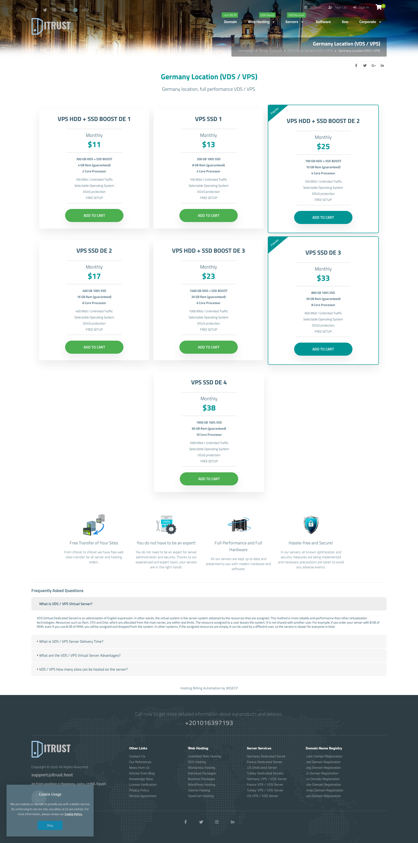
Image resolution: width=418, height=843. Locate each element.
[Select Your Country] (75, 9)
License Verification (143, 784)
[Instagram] (54, 10)
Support (315, 7)
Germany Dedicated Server (266, 756)
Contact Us (137, 756)
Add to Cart (94, 215)
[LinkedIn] (63, 10)
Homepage (246, 50)
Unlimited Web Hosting (204, 756)
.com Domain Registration (324, 756)
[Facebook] (35, 10)
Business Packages (201, 779)
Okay (50, 825)
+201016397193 (209, 723)
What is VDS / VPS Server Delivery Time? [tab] (71, 641)
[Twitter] (45, 10)
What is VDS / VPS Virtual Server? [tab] (66, 604)
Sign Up (340, 7)
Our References (140, 762)
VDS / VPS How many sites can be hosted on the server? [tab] (83, 669)
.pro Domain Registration (323, 796)
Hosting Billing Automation (200, 688)
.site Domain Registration (323, 784)
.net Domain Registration (323, 762)
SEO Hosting (197, 762)
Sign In (363, 7)
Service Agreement (142, 796)
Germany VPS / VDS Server (267, 779)
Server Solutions (270, 50)
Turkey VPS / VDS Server (265, 790)
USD (85, 9)
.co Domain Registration (322, 779)
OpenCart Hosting (201, 796)
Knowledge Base (141, 779)
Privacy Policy (139, 790)
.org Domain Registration (323, 767)
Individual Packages (202, 773)
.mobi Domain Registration (324, 790)
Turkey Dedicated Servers (265, 773)
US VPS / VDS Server (262, 796)
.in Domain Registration (322, 773)
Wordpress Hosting (201, 767)
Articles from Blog (142, 773)
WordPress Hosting (201, 784)
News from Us (139, 767)
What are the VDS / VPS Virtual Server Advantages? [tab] (80, 655)
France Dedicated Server (264, 762)
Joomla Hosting (199, 790)
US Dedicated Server (262, 767)
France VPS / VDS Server (265, 784)
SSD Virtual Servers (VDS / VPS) (310, 50)
